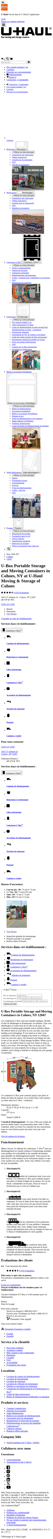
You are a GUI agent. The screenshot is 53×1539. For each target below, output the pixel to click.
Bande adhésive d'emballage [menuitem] (22, 421)
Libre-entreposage (14, 669)
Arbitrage (11, 1510)
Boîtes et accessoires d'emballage (21, 403)
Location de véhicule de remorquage (22, 1384)
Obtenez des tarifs (10, 1004)
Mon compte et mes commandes (20, 1353)
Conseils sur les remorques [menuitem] (22, 160)
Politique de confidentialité (18, 1512)
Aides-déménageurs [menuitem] (14, 472)
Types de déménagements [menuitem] (21, 488)
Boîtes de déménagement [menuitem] (21, 409)
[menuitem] (32, 198)
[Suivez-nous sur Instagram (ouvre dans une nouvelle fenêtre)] (8, 1472)
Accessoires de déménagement (19, 695)
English (10, 1334)
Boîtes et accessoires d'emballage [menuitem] (19, 372)
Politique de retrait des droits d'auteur (22, 1517)
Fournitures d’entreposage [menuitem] (22, 349)
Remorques (21, 149)
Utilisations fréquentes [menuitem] (20, 273)
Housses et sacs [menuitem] (18, 416)
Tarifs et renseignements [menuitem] (21, 268)
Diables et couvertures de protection (22, 1386)
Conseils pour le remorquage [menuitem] (23, 203)
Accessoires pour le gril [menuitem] (21, 536)
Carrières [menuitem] (10, 69)
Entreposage (23, 317)
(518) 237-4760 (8, 604)
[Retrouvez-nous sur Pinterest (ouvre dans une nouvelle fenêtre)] (8, 1476)
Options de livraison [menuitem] (19, 270)
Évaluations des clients (16, 1365)
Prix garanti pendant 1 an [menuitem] (17, 67)
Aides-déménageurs (31, 472)
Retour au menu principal (24, 152)
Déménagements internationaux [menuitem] (24, 275)
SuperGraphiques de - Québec (23, 1442)
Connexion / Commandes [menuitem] (17, 80)
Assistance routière (15, 1350)
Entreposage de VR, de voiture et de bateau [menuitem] (28, 335)
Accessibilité (12, 1362)
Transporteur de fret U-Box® (19, 1462)
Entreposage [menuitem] (11, 317)
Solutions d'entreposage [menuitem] (21, 423)
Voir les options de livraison (13, 1136)
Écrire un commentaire (11, 1285)
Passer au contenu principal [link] (12, 21)
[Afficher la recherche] (7, 59)
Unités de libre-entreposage (18, 1394)
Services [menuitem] (15, 485)
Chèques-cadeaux (14, 1428)
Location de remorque (16, 1381)
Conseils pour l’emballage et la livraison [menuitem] (31, 278)
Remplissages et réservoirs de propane (23, 1421)
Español (10, 1336)
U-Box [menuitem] (14, 262)
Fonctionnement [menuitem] (18, 483)
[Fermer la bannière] (3, 2)
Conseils (10, 1357)
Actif (3, 19)
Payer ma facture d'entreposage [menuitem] (24, 342)
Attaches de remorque (16, 709)
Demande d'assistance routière (17, 1329)
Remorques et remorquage (17, 657)
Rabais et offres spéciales (17, 1431)
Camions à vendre (14, 736)
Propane (17, 528)
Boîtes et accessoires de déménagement (23, 1416)
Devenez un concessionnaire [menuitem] (19, 72)
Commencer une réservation (22, 198)
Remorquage (12, 193)
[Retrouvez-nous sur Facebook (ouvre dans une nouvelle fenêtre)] (8, 1468)
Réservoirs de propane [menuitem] (20, 543)
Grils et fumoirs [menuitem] (18, 538)
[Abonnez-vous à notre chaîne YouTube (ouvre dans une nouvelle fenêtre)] (9, 1488)
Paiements (11, 1355)
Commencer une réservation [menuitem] (22, 155)
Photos (12, 614)
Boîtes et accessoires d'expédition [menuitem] (24, 414)
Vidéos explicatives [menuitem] (19, 157)
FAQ (9, 1360)
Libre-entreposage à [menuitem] (22, 325)
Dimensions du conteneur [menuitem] (21, 283)
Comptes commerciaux (16, 1408)
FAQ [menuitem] (14, 162)
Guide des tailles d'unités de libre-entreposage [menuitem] (29, 337)
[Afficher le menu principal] (3, 25)
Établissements (16, 1525)
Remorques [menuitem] (11, 149)
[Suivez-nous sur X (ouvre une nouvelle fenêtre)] (8, 1484)
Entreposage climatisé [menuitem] (20, 332)
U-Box (31, 262)
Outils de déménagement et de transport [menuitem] (27, 418)
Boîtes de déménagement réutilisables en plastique (28, 1397)
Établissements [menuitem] (15, 74)
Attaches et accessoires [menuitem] (20, 165)
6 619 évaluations (21, 592)
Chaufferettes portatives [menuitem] (21, 541)
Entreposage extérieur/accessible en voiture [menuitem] (28, 339)
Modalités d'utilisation (16, 1515)
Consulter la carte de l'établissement (16, 618)
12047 (9, 559)
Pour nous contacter (15, 1348)
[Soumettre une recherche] (29, 62)
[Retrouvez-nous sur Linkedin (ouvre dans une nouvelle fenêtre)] (8, 1481)
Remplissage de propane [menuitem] (21, 534)
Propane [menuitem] (10, 528)
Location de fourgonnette (17, 1379)
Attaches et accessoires (16, 1411)
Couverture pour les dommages (20, 1418)
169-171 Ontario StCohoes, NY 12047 (9, 752)
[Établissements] (11, 59)
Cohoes (10, 556)
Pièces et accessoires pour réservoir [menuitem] (25, 546)
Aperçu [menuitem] (15, 478)
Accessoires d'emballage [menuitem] (21, 411)
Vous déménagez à (12, 1001)
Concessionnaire (14, 1460)
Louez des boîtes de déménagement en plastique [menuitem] (30, 426)
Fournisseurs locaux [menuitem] (19, 480)
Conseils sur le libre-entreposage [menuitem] (24, 347)
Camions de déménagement (18, 643)
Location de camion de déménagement (23, 1376)
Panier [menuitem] (12, 77)
